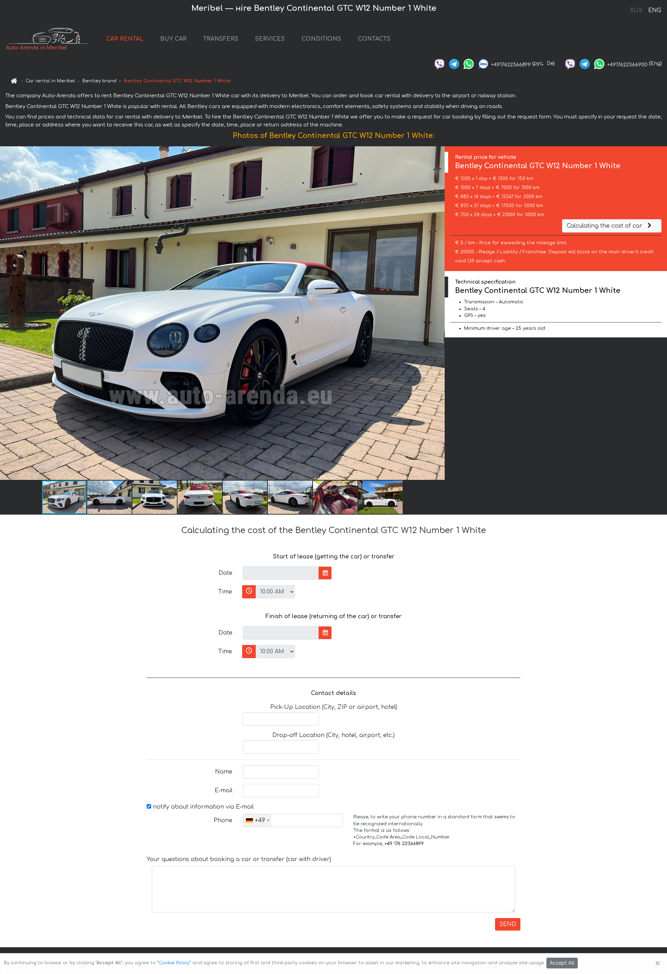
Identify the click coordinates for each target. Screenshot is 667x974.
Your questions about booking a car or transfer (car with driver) (239, 859)
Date (225, 573)
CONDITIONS (321, 39)
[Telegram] (454, 63)
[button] (109, 497)
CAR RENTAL (124, 39)
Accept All (562, 963)
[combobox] (257, 820)
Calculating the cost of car (605, 226)
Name (223, 772)
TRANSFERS (220, 39)
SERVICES (270, 39)
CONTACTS (374, 39)
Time (225, 592)
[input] (281, 573)
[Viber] (439, 63)
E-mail (223, 790)
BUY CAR (173, 39)
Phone (223, 820)
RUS (636, 10)
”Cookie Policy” (174, 962)
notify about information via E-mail (202, 807)
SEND (507, 924)
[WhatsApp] (468, 63)
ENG (654, 10)
